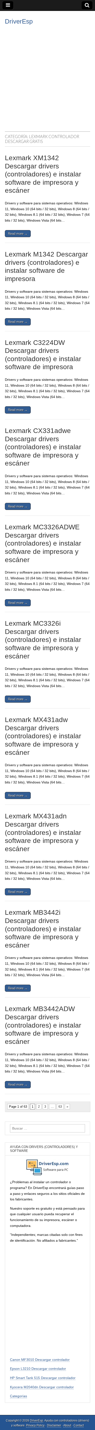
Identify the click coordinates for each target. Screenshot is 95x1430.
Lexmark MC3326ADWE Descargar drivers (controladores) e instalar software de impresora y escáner (43, 543)
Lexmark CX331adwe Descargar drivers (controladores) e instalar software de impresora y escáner (43, 447)
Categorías (18, 1396)
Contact (79, 1425)
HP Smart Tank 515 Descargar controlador (43, 1378)
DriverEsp (19, 21)
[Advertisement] (47, 75)
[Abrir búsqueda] (87, 5)
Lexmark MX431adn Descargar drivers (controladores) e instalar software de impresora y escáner (43, 832)
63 (60, 1106)
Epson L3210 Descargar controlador (38, 1369)
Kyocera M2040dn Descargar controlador (42, 1387)
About (67, 1425)
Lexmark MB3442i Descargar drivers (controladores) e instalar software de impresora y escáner (43, 929)
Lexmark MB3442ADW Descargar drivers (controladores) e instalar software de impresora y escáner (43, 1025)
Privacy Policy (35, 1425)
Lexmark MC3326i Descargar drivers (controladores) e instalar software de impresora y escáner (43, 640)
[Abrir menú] (7, 5)
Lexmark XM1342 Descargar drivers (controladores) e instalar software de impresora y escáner (43, 174)
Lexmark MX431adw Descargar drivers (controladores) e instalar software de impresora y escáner (43, 736)
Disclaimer (54, 1425)
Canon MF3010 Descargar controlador (40, 1360)
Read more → (18, 233)
